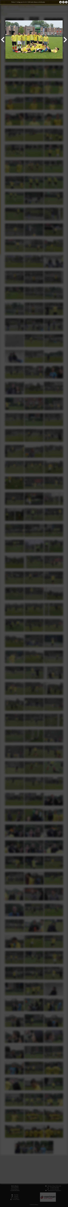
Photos (13, 2)
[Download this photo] (60, 2)
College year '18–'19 (21, 2)
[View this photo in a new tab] (63, 2)
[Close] (66, 2)
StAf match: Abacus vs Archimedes (36, 2)
